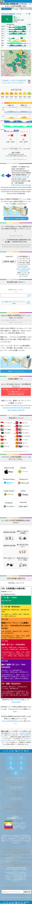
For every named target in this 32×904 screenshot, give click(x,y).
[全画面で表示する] (29, 14)
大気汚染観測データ (15, 802)
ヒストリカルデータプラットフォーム (15, 813)
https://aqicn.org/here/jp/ (16, 235)
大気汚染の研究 (15, 787)
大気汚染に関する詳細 (16, 791)
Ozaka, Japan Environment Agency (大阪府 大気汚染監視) (16, 856)
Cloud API (23, 502)
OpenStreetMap (21, 75)
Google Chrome (9, 491)
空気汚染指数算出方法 (16, 804)
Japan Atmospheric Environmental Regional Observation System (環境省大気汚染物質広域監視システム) (16, 852)
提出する (27, 892)
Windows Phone (9, 479)
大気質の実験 (15, 793)
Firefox (23, 491)
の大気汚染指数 (12, 14)
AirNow (19, 709)
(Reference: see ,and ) (16, 645)
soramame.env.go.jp (21, 177)
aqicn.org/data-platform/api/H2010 (23, 270)
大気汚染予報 (15, 806)
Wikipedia (12, 709)
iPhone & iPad (9, 468)
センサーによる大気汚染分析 (16, 795)
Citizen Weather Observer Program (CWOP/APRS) (15, 849)
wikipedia (17, 700)
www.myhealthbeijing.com (11, 721)
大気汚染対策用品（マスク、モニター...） (15, 808)
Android (23, 468)
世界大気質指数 (24, 735)
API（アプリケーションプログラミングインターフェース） (16, 810)
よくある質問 (16, 799)
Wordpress (9, 503)
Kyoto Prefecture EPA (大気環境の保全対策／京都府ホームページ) (16, 860)
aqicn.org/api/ (23, 276)
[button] (20, 55)
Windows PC (23, 479)
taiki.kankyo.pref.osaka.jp (21, 185)
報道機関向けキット (15, 784)
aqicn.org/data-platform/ (16, 410)
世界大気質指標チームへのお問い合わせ (16, 782)
